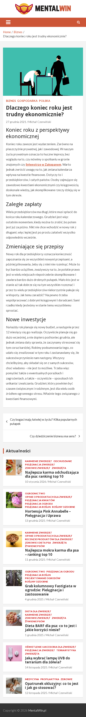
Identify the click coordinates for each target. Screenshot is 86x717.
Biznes (11, 100)
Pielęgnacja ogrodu (39, 503)
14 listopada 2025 (36, 667)
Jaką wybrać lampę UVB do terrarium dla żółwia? (47, 660)
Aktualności (18, 451)
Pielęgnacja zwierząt (40, 464)
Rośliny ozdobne (63, 506)
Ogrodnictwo (35, 493)
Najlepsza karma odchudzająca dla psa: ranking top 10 (52, 474)
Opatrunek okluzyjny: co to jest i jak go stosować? (51, 685)
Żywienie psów (35, 546)
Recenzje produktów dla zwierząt (49, 539)
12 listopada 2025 (36, 693)
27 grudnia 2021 (16, 121)
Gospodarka (27, 100)
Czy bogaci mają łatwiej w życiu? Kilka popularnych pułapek (43, 421)
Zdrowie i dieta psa (38, 542)
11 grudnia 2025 (35, 559)
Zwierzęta (59, 467)
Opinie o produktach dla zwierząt (48, 496)
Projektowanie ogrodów (42, 578)
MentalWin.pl (37, 710)
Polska (44, 100)
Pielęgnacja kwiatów (40, 500)
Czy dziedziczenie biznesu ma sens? (53, 436)
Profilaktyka (49, 679)
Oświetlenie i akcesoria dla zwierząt (50, 646)
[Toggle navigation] (8, 22)
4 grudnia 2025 (34, 599)
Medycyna (32, 679)
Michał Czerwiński (39, 121)
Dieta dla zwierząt (38, 611)
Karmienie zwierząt (38, 461)
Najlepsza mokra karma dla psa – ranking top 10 (52, 552)
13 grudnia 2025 (35, 520)
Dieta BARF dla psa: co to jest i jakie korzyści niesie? (51, 627)
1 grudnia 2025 (34, 635)
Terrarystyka (66, 650)
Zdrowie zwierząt (37, 467)
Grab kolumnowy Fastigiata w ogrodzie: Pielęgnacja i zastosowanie (50, 590)
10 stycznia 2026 (35, 481)
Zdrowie (66, 679)
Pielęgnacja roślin (38, 506)
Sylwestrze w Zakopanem (43, 164)
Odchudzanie (62, 461)
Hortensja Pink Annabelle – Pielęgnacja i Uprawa (48, 513)
